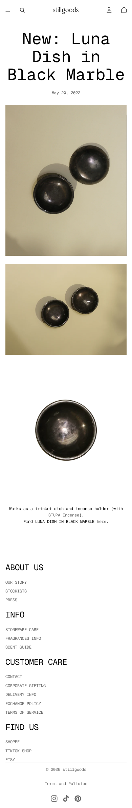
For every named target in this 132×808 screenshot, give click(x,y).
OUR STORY (16, 582)
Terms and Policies (66, 783)
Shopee (12, 741)
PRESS (11, 600)
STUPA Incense (63, 515)
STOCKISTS (16, 591)
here (101, 521)
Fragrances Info (23, 638)
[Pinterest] (78, 798)
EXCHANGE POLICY (23, 703)
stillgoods (74, 769)
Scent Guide (18, 647)
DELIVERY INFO (20, 694)
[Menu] (8, 10)
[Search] (22, 10)
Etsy (10, 759)
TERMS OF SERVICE (24, 712)
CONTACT (13, 676)
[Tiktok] (66, 798)
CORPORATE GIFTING (25, 685)
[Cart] (123, 10)
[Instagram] (54, 798)
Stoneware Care (22, 629)
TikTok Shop (18, 750)
